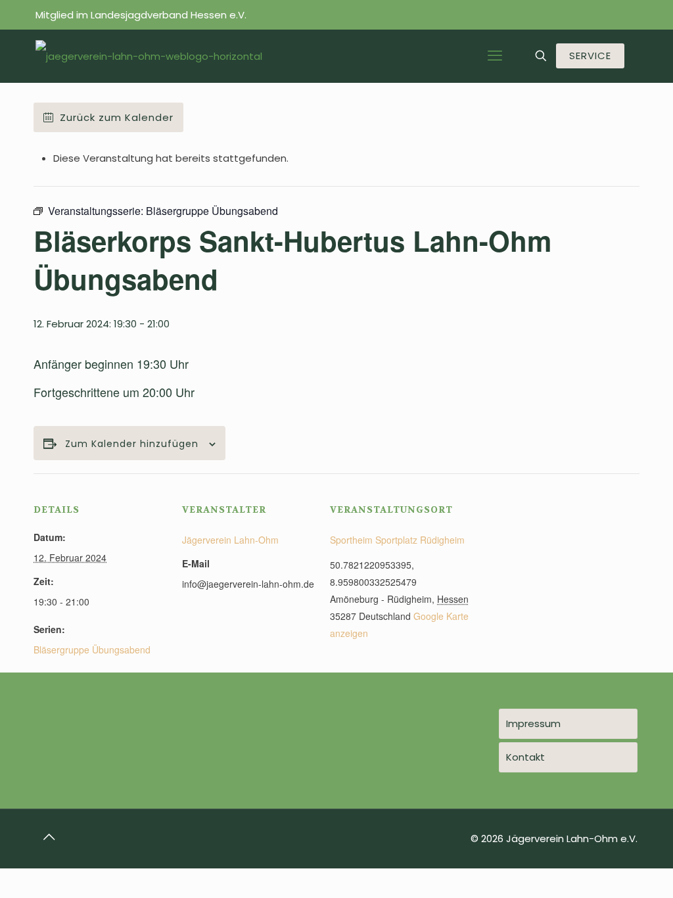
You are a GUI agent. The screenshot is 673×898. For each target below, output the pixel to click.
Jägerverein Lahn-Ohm (230, 539)
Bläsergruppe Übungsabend (92, 649)
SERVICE (590, 55)
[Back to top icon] (49, 837)
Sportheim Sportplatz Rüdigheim (397, 539)
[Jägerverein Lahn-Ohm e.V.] (148, 56)
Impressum (533, 723)
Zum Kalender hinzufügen (131, 444)
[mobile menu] (495, 56)
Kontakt (525, 757)
